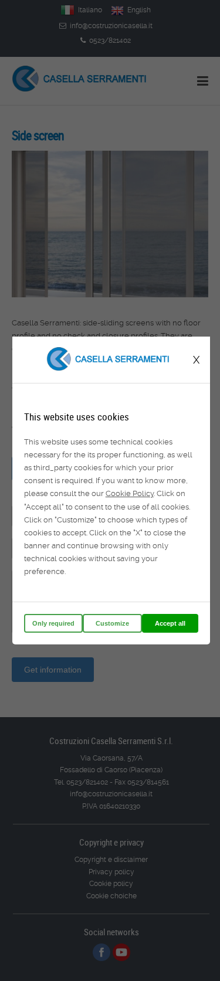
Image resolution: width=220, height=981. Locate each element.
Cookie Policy (130, 493)
